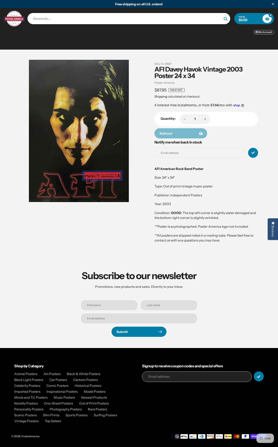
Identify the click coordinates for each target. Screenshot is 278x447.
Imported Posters (27, 391)
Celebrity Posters (27, 386)
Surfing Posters (105, 415)
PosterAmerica (30, 436)
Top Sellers (53, 421)
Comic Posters (57, 386)
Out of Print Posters (94, 403)
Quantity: (168, 118)
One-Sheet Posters (58, 403)
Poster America (164, 83)
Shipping (160, 96)
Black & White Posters (83, 374)
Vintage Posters (26, 421)
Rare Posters (97, 409)
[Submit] (259, 376)
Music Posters (64, 397)
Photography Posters (66, 409)
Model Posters (95, 391)
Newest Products (94, 397)
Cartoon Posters (85, 380)
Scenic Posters (25, 415)
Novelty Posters (26, 403)
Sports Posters (77, 415)
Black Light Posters (28, 380)
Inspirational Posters (62, 391)
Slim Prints (51, 415)
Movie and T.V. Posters (31, 397)
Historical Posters (88, 386)
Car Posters (58, 380)
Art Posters (52, 374)
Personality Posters (29, 409)
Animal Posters (25, 374)
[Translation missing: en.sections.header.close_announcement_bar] (273, 4)
